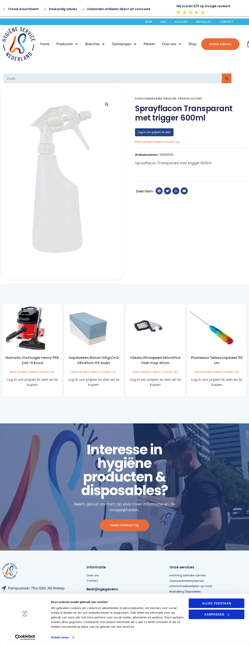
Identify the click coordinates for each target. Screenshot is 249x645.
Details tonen (60, 637)
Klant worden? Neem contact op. (32, 372)
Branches (92, 44)
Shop (148, 21)
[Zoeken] (226, 78)
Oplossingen (121, 44)
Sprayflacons (190, 99)
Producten (64, 44)
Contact (226, 21)
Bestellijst (203, 21)
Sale (163, 21)
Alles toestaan (216, 603)
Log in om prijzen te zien (154, 132)
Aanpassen (214, 614)
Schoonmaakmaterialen (155, 99)
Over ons (169, 44)
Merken (149, 44)
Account (181, 21)
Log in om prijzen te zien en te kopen (32, 382)
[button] (106, 104)
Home (45, 44)
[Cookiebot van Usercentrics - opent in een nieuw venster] (25, 637)
